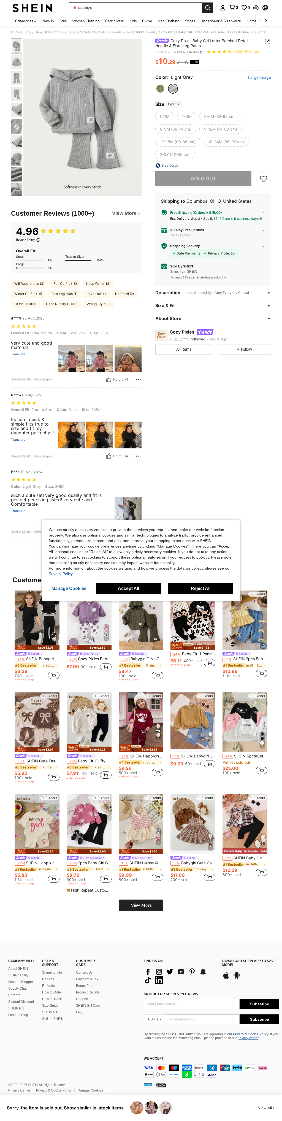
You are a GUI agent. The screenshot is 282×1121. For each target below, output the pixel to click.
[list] (180, 976)
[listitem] (37, 637)
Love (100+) (96, 294)
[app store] (226, 978)
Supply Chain (18, 988)
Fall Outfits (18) (65, 283)
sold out (203, 179)
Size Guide (50, 1006)
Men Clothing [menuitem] (169, 21)
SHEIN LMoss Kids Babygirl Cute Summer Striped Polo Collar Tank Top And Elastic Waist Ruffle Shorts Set (142, 863)
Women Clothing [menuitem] (86, 21)
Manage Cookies (90, 1090)
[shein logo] (32, 7)
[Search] (207, 7)
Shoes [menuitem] (190, 21)
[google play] (236, 978)
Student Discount (21, 1002)
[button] (256, 7)
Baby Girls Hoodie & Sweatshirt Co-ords (125, 32)
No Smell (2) (124, 294)
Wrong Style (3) (99, 304)
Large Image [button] (259, 77)
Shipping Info (52, 972)
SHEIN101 (16, 1008)
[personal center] (222, 7)
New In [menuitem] (48, 21)
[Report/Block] (138, 379)
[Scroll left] (259, 20)
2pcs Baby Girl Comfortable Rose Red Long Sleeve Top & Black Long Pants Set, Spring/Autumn (90, 863)
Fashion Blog (18, 1015)
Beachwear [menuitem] (114, 21)
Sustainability (18, 975)
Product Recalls (88, 992)
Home (15, 32)
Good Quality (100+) (61, 304)
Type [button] (171, 104)
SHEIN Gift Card (88, 1006)
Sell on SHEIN (53, 1019)
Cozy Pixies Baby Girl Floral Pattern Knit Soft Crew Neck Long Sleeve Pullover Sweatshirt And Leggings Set (90, 659)
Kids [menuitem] (133, 21)
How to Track (52, 999)
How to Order (52, 992)
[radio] (160, 89)
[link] (233, 7)
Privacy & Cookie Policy (251, 1034)
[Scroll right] (266, 20)
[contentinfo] (211, 1071)
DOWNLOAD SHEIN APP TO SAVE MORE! (249, 963)
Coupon (82, 999)
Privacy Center (19, 1090)
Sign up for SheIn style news (171, 994)
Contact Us (84, 972)
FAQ (79, 1012)
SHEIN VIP (50, 1012)
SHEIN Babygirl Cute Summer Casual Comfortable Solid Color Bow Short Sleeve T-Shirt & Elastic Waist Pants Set (37, 659)
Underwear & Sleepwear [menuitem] (220, 21)
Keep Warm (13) (98, 283)
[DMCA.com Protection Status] (161, 1085)
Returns (48, 979)
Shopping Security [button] (185, 246)
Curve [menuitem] (147, 21)
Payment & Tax (87, 979)
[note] (37, 647)
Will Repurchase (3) (29, 283)
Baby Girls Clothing (49, 32)
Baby (27, 32)
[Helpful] (108, 379)
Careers (14, 995)
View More (141, 905)
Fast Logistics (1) (64, 294)
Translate (18, 354)
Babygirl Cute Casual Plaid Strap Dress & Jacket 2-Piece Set (193, 863)
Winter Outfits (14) (28, 294)
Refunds (48, 986)
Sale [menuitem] (63, 21)
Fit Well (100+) (25, 304)
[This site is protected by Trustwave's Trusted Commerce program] (148, 1085)
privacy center (248, 1038)
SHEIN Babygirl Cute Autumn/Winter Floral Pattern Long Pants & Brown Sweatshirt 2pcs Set (193, 756)
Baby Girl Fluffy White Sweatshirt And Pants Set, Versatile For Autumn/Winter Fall (90, 761)
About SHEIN (18, 969)
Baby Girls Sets (79, 32)
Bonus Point (85, 986)
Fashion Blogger (20, 982)
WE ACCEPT (154, 1058)
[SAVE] (263, 178)
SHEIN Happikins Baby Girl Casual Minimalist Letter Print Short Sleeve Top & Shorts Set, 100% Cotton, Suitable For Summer (37, 863)
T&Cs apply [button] (179, 235)
